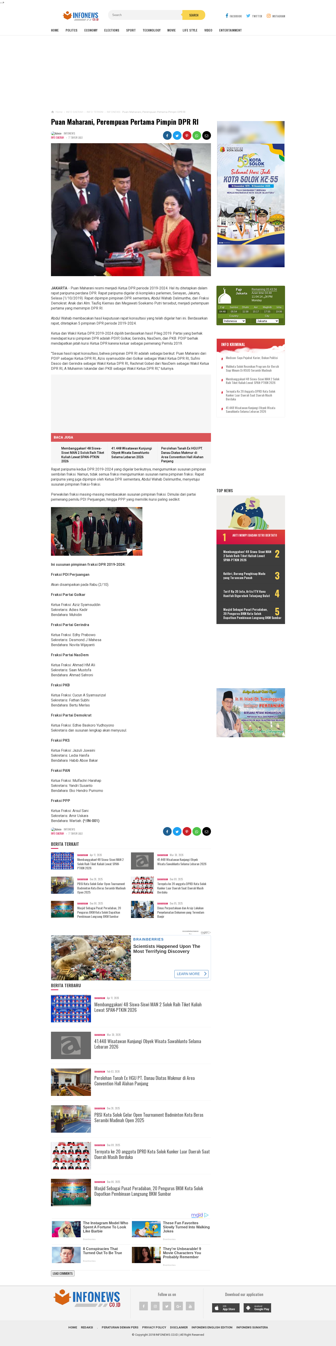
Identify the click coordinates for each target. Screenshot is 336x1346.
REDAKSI (87, 1327)
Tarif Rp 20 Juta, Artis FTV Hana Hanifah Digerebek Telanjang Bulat (246, 593)
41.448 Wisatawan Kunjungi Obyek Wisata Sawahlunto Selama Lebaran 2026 (131, 453)
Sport (131, 30)
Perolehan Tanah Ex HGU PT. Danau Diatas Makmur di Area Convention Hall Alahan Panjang (144, 1080)
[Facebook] (143, 1306)
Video (208, 30)
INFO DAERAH (57, 137)
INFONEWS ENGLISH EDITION (212, 1327)
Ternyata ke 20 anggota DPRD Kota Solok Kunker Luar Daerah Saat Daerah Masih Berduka (181, 888)
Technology (151, 30)
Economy (90, 30)
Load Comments (63, 1273)
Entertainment (230, 30)
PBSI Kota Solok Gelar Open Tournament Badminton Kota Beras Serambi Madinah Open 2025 (101, 888)
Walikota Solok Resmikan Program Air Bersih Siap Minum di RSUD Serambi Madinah (252, 368)
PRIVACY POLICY (154, 1327)
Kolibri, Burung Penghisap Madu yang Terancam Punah (244, 575)
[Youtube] (190, 1306)
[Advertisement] (168, 73)
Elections (111, 30)
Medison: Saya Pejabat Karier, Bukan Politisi (252, 358)
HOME (72, 1327)
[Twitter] (167, 1306)
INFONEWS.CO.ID (167, 1334)
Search (193, 15)
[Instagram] (155, 1306)
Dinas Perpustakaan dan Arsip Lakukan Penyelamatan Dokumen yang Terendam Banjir (180, 912)
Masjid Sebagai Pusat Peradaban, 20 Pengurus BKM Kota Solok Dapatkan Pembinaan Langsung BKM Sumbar (99, 912)
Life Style (190, 30)
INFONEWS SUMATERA (252, 1327)
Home (55, 30)
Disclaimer (179, 1327)
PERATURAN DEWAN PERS (120, 1327)
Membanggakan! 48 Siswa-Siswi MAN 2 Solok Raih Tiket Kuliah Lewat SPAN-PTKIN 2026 (100, 863)
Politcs (71, 30)
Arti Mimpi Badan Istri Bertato (254, 535)
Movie (171, 30)
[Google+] (178, 1306)
